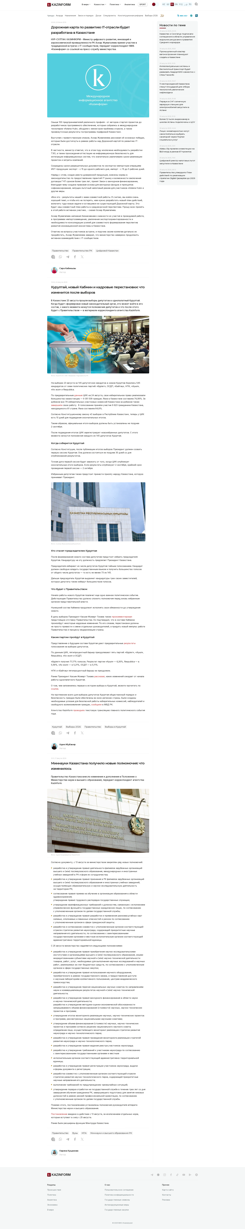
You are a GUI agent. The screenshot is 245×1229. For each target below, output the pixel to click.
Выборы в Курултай (115, 727)
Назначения (70, 15)
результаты (130, 643)
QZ (168, 4)
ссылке (54, 689)
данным (78, 395)
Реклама (166, 1200)
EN (176, 4)
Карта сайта (168, 1190)
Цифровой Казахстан (107, 251)
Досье (98, 15)
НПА (84, 1133)
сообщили (96, 704)
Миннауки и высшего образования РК (111, 1133)
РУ (172, 4)
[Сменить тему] (155, 4)
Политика (51, 1195)
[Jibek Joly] (183, 15)
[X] (82, 257)
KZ (164, 4)
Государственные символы (117, 1200)
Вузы (75, 1133)
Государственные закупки (117, 1210)
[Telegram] (68, 257)
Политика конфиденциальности (119, 1195)
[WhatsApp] (60, 257)
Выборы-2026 (151, 15)
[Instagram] (53, 257)
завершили (57, 405)
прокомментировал (122, 616)
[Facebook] (75, 257)
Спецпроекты (109, 15)
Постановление (59, 1114)
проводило (79, 710)
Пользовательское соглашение (119, 1190)
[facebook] (171, 1174)
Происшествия (54, 1190)
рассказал (99, 676)
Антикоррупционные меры (117, 1205)
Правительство (60, 251)
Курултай (57, 727)
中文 (181, 4)
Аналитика (130, 4)
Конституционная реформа (130, 15)
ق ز (185, 4)
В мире (50, 1210)
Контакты (166, 1195)
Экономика (52, 1205)
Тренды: (51, 16)
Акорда (59, 15)
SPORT (142, 4)
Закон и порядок (86, 15)
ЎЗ (190, 4)
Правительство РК (82, 251)
